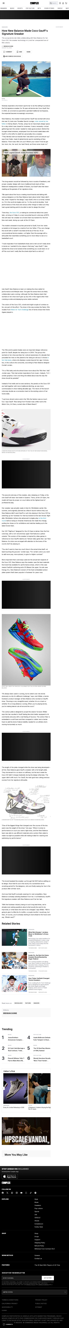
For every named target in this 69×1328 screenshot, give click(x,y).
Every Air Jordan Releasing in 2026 (13, 1107)
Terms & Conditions (10, 1300)
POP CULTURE (30, 8)
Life (35, 1214)
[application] (26, 163)
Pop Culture (37, 1034)
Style (30, 1105)
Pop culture (38, 1208)
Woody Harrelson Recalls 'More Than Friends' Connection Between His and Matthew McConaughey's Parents (41, 1059)
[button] (34, 1292)
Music (10, 1034)
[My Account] (63, 3)
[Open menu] (3, 3)
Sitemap (38, 1307)
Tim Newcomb (32, 948)
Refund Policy (39, 1246)
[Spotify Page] (35, 1193)
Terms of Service (43, 1284)
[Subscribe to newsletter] (48, 1278)
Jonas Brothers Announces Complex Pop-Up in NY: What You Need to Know (16, 1039)
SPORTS (20, 8)
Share (28, 52)
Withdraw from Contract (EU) (44, 1249)
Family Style (38, 1227)
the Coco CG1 (14, 212)
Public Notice (41, 1303)
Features (28, 1003)
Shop (36, 1233)
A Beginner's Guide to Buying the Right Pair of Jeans (39, 1108)
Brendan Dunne (10, 1013)
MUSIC (12, 8)
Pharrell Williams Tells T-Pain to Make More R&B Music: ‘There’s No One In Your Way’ (16, 1059)
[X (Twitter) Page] (7, 1193)
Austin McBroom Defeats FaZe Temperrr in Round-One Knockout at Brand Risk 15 (41, 1039)
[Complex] (34, 3)
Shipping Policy (39, 1243)
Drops (36, 1236)
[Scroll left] (3, 1088)
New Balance (18, 1003)
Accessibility (7, 1307)
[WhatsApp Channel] (12, 1193)
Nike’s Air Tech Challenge (19, 310)
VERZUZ (60, 8)
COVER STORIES (49, 8)
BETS (39, 8)
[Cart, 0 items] (66, 3)
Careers (37, 1255)
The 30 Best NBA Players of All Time (47, 1265)
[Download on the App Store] (10, 1175)
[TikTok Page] (31, 1193)
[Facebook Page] (3, 1193)
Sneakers (5, 27)
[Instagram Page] (17, 1193)
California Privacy (10, 1303)
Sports (36, 1211)
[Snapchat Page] (26, 1193)
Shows (36, 1221)
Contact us (38, 1258)
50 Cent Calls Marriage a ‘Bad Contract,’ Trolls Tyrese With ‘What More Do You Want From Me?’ (16, 1049)
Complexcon (38, 1224)
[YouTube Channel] (21, 1193)
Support (37, 1240)
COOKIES (4, 1310)
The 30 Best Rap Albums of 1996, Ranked (41, 1049)
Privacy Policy (31, 1284)
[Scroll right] (49, 1088)
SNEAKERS (3, 8)
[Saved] (60, 3)
